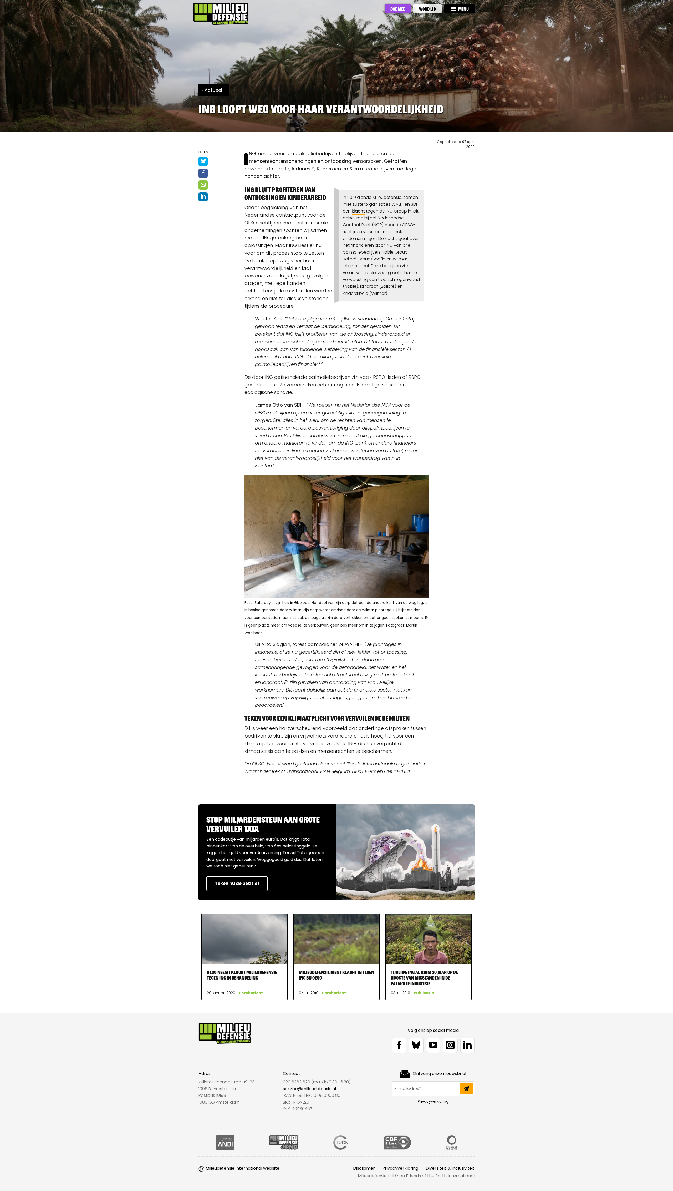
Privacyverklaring (433, 1101)
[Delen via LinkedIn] (203, 196)
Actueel (213, 90)
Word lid (427, 9)
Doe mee (397, 9)
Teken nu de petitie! (237, 883)
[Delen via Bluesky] (203, 161)
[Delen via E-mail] (203, 185)
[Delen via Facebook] (203, 173)
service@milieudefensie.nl (309, 1089)
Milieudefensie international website (242, 1168)
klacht (358, 211)
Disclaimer (364, 1168)
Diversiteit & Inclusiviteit (450, 1168)
